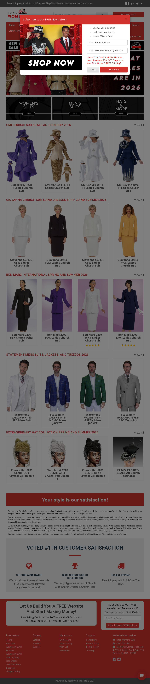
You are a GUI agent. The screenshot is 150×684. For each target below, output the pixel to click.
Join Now (114, 69)
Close (93, 69)
